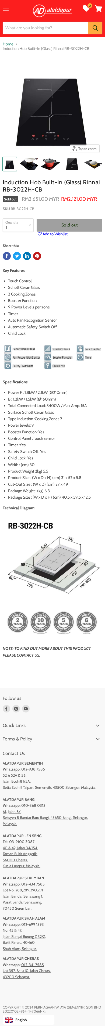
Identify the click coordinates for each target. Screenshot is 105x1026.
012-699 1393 (32, 924)
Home (8, 44)
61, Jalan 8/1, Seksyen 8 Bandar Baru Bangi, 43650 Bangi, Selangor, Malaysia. (45, 817)
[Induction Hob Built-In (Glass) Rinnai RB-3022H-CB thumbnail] (10, 164)
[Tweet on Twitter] (17, 256)
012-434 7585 (33, 884)
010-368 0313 (33, 805)
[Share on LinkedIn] (27, 256)
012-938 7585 (33, 769)
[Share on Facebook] (7, 256)
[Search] (95, 28)
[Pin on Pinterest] (37, 256)
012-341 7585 (32, 964)
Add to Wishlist (55, 234)
